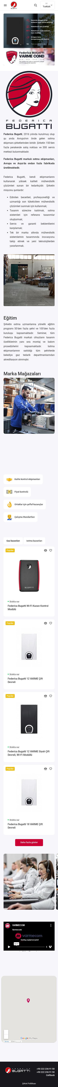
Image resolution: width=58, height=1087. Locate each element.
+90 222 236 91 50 (46, 1069)
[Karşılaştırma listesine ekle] (45, 550)
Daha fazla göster (29, 842)
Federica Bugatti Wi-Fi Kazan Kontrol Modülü (28, 607)
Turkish (46, 5)
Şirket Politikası (29, 1083)
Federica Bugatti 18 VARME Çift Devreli (25, 826)
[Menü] (5, 5)
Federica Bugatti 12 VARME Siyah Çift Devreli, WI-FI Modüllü (28, 753)
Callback (50, 1075)
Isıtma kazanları (34, 541)
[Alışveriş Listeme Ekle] (50, 550)
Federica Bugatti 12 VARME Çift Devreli (25, 680)
